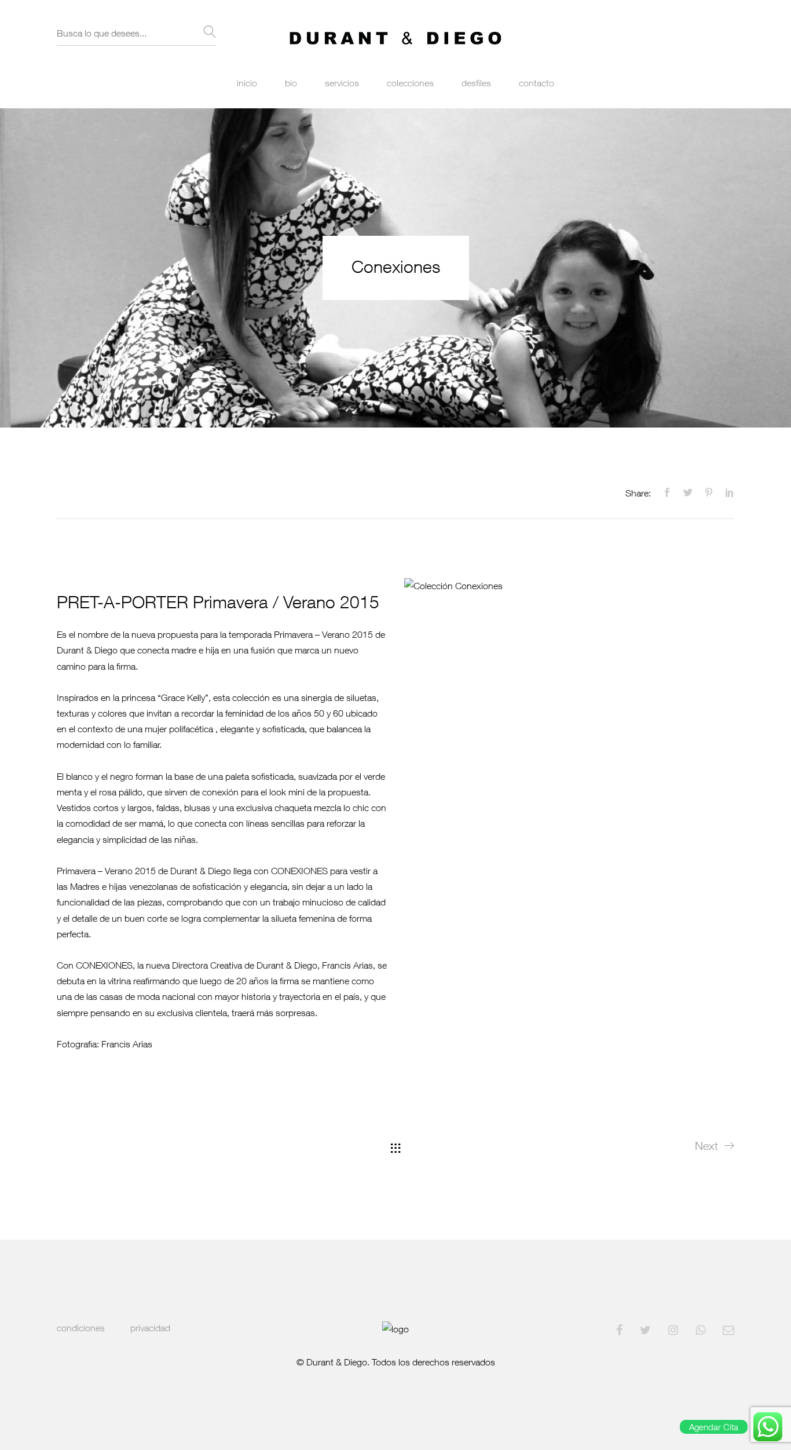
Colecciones (410, 82)
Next (706, 1145)
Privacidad (150, 1328)
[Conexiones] (664, 493)
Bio (291, 82)
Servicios (342, 82)
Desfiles (476, 82)
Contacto (536, 82)
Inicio (247, 82)
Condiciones (81, 1328)
